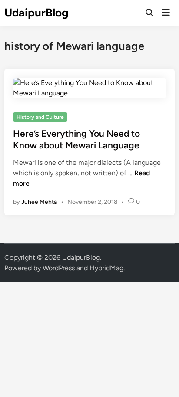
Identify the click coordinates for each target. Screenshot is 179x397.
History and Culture (40, 117)
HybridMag (106, 268)
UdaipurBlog (36, 13)
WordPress (59, 268)
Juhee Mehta (39, 202)
